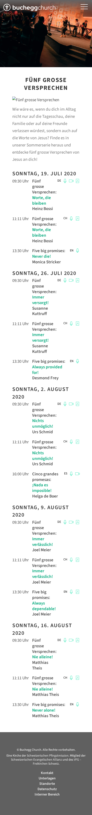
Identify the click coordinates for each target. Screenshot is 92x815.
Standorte (47, 783)
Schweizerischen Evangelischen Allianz (36, 759)
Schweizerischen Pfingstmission (48, 755)
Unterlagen (47, 778)
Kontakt (47, 772)
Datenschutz (47, 789)
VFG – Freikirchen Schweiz (57, 761)
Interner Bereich (47, 794)
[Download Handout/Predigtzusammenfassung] (77, 180)
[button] (84, 7)
